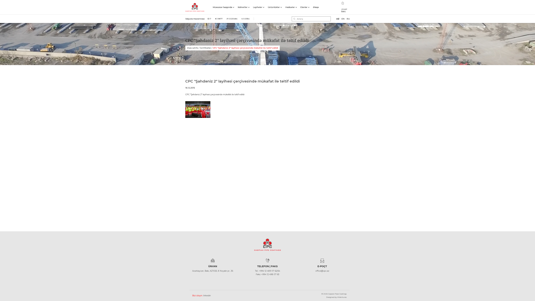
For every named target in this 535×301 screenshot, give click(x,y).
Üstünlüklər (274, 7)
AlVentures (341, 297)
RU (348, 19)
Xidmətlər (242, 7)
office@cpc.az (322, 271)
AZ (337, 19)
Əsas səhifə (192, 48)
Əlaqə (316, 7)
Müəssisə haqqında (222, 7)
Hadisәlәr (290, 7)
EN (343, 19)
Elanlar (303, 7)
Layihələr (257, 7)
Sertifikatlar (205, 48)
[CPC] (194, 7)
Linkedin (207, 295)
